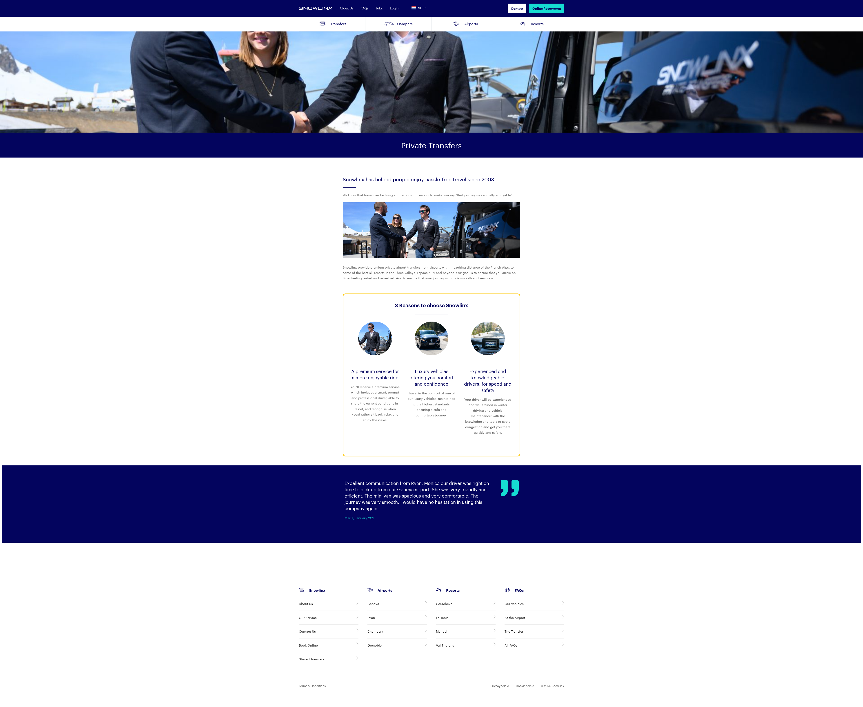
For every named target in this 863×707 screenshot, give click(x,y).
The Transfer (514, 631)
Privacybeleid (499, 686)
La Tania (442, 617)
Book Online (308, 645)
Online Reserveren (546, 8)
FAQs (365, 8)
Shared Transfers (311, 659)
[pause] (859, 540)
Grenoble (374, 645)
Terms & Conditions (312, 686)
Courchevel (444, 603)
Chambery (375, 631)
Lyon (371, 617)
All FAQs (511, 645)
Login (394, 8)
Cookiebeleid (525, 686)
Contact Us (307, 631)
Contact (517, 8)
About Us (347, 8)
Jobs (379, 8)
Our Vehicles (514, 603)
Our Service (308, 617)
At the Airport (515, 617)
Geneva (373, 603)
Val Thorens (445, 645)
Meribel (441, 631)
